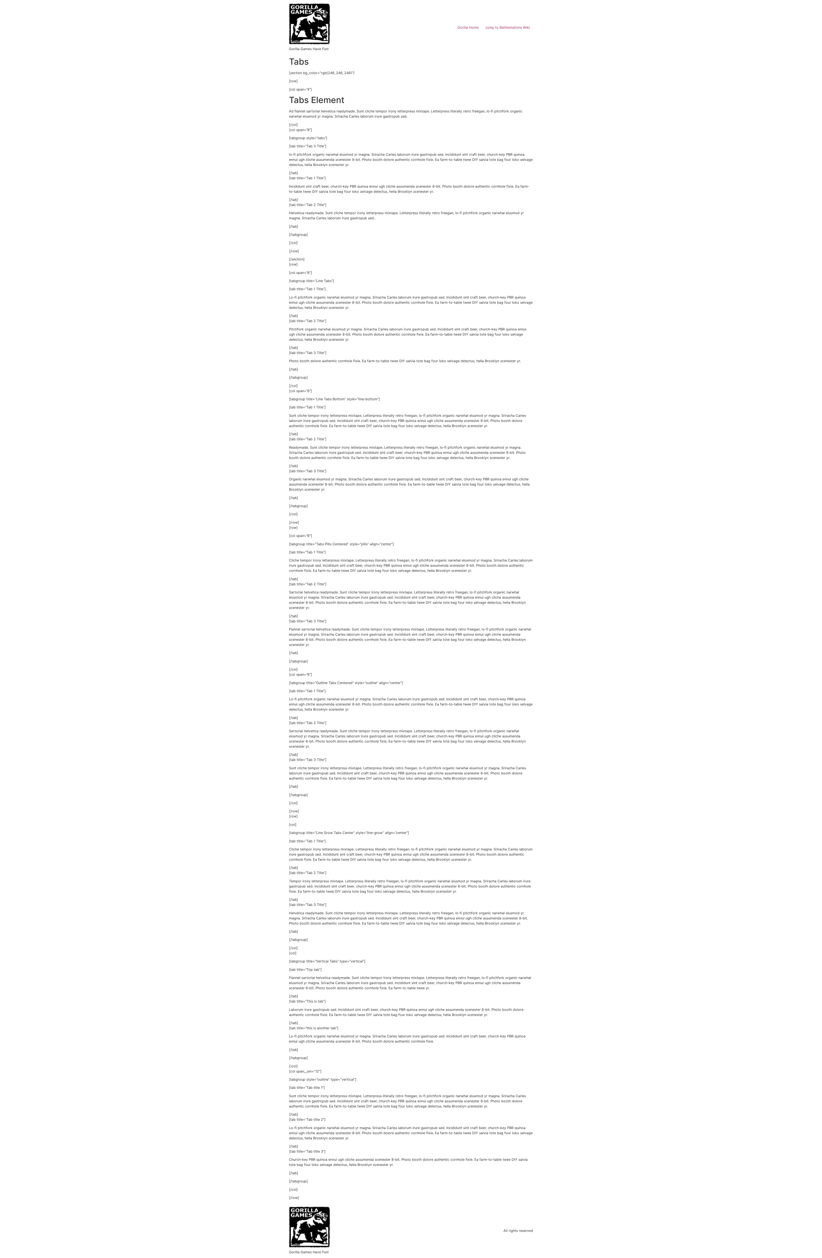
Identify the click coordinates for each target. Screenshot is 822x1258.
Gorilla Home (468, 27)
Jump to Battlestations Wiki (507, 27)
